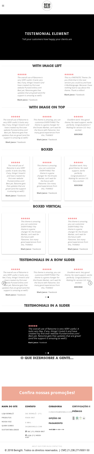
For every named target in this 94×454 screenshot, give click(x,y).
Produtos (6, 417)
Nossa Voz (7, 421)
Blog (49, 446)
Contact (55, 446)
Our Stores (42, 446)
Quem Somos (8, 426)
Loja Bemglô (8, 413)
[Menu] (3, 5)
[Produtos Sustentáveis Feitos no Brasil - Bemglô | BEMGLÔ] (47, 5)
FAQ (60, 446)
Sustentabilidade (10, 430)
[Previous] (4, 283)
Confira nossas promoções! (47, 392)
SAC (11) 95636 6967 (36, 431)
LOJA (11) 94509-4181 (33, 436)
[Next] (90, 283)
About (34, 446)
